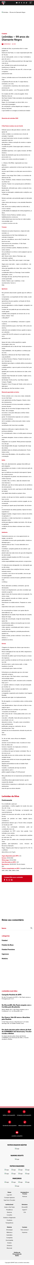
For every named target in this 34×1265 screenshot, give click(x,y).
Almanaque (9, 1230)
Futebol (4, 33)
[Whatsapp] (9, 880)
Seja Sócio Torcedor (9, 1200)
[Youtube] (16, 2)
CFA (25, 1212)
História (5, 959)
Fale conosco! (25, 1230)
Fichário (9, 1243)
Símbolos (9, 1245)
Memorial (9, 1248)
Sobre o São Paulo (9, 1207)
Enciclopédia (9, 1240)
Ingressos (5, 954)
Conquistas (9, 1237)
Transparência (9, 1223)
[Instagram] (24, 2)
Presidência (9, 1209)
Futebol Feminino (8, 949)
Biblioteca (9, 1232)
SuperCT (24, 1209)
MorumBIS (25, 1207)
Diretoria (9, 1212)
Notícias (24, 1196)
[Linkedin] (12, 880)
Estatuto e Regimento (9, 1217)
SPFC (3, 3)
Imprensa (24, 1232)
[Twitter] (21, 2)
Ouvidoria (9, 1220)
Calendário (9, 1235)
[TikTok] (26, 2)
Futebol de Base (8, 945)
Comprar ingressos (9, 1197)
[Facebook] (19, 2)
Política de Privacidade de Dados (17, 1254)
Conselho (9, 1215)
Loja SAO (9, 1195)
